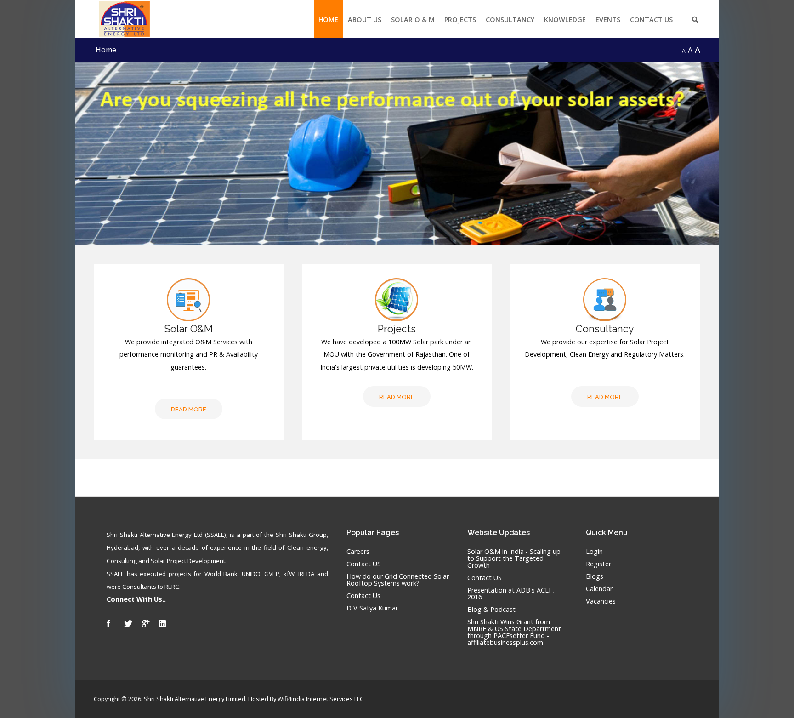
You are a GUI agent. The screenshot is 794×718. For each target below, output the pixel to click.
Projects (460, 19)
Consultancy (510, 19)
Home (328, 19)
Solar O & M (413, 19)
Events (608, 19)
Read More (188, 409)
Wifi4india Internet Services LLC (320, 699)
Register (598, 564)
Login (594, 552)
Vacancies (601, 601)
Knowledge (565, 19)
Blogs (594, 577)
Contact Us (651, 19)
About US (364, 19)
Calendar (599, 589)
